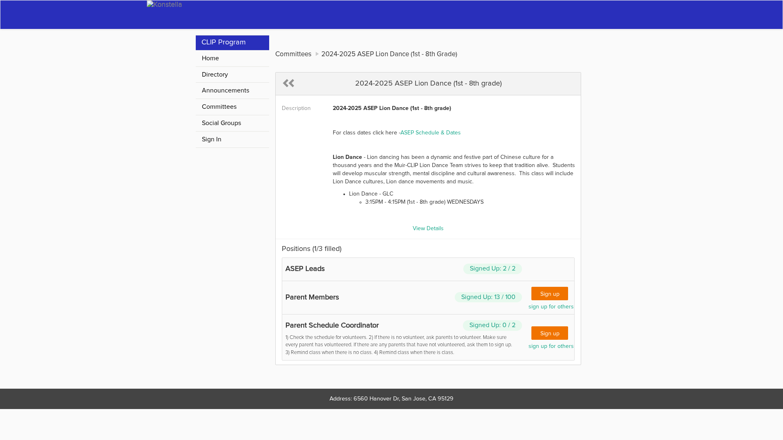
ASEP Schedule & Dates (430, 133)
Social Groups (221, 123)
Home (210, 58)
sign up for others (551, 307)
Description (296, 108)
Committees (219, 106)
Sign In (211, 139)
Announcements (225, 90)
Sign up (550, 294)
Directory (215, 74)
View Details (428, 228)
